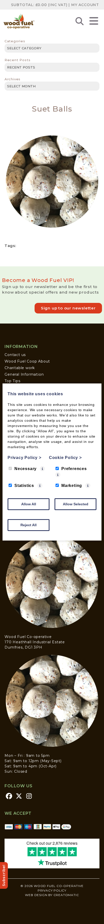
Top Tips (12, 381)
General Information (24, 374)
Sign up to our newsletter (68, 308)
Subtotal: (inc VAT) (39, 5)
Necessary (25, 469)
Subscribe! (4, 875)
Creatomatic (66, 895)
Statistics (24, 485)
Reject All (28, 525)
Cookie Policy (65, 457)
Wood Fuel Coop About (27, 361)
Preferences (74, 469)
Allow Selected (75, 504)
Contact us (15, 354)
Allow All (28, 504)
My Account (85, 5)
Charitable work (20, 368)
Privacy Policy (52, 890)
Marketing (71, 485)
